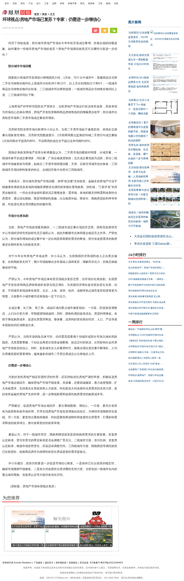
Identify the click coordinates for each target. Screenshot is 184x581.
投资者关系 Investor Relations (17, 562)
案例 (108, 3)
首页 (7, 3)
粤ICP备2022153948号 (111, 562)
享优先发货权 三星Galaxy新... (153, 243)
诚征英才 (49, 562)
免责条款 (73, 562)
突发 (15, 3)
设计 (38, 3)
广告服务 (38, 562)
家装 (62, 3)
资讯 (22, 3)
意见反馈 (84, 562)
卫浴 (100, 3)
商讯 (82, 3)
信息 (116, 3)
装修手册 (72, 3)
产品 (30, 3)
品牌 (54, 3)
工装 (46, 3)
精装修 (91, 3)
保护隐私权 (61, 562)
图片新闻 (134, 22)
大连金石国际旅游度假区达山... (154, 236)
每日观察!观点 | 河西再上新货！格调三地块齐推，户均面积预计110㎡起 (96, 549)
